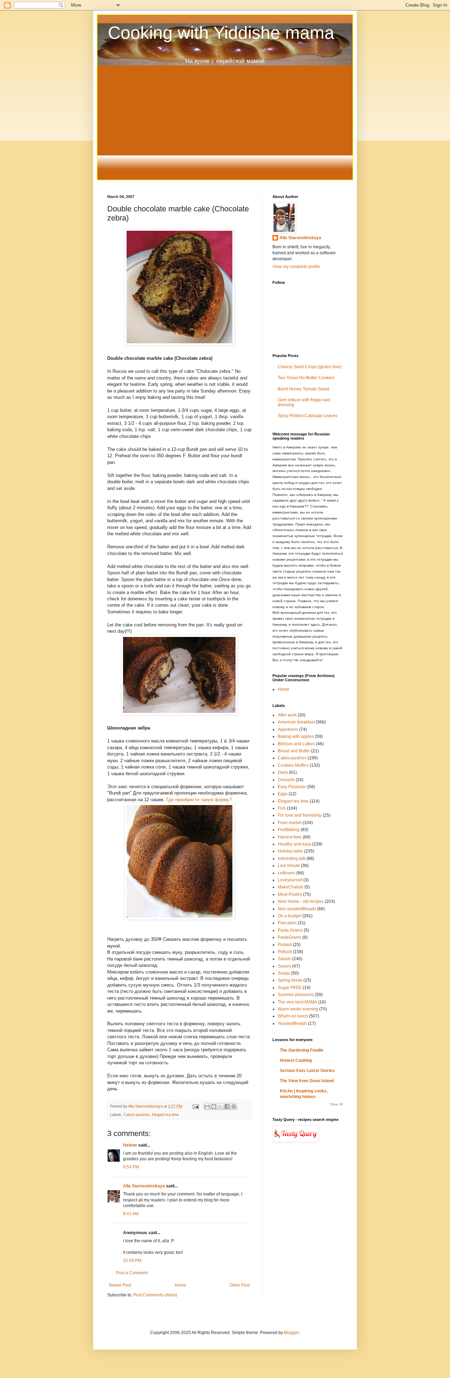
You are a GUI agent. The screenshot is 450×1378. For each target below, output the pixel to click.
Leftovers (286, 872)
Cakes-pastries (136, 1114)
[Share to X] (220, 1106)
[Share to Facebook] (227, 1106)
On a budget (289, 915)
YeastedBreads (292, 1023)
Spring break (290, 980)
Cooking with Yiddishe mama (221, 33)
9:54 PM (131, 1167)
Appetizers (288, 729)
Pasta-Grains (290, 930)
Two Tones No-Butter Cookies (306, 377)
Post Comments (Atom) (155, 1295)
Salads (284, 958)
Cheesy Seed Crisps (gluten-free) (310, 366)
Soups (284, 973)
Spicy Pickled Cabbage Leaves (308, 415)
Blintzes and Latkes (296, 743)
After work (287, 715)
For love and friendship (300, 815)
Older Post (240, 1285)
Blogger (291, 1332)
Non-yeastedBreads (297, 908)
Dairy (283, 772)
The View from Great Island (307, 1080)
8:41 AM (131, 1213)
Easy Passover (292, 786)
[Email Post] (195, 1106)
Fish (282, 808)
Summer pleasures (296, 994)
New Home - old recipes (301, 901)
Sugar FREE (290, 987)
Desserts (286, 779)
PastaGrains (289, 937)
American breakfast (296, 722)
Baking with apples (296, 736)
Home (180, 1285)
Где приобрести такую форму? (199, 799)
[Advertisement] (225, 127)
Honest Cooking (296, 1060)
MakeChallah (290, 887)
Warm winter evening (298, 1009)
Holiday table (290, 851)
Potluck (285, 951)
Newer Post (120, 1285)
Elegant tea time (165, 1114)
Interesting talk (292, 858)
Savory (284, 966)
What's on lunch (293, 1016)
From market (290, 822)
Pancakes (287, 922)
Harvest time (290, 837)
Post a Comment (132, 1272)
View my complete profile (296, 266)
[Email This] (207, 1106)
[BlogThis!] (213, 1106)
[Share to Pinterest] (233, 1106)
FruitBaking (289, 829)
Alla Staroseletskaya (146, 1106)
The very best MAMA (297, 1002)
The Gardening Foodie (301, 1050)
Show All (336, 1104)
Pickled (285, 944)
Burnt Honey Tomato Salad (303, 389)
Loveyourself (290, 880)
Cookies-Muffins (293, 765)
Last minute (289, 865)
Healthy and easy (294, 844)
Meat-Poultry (290, 894)
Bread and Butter (294, 750)
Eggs (283, 793)
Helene (130, 1145)
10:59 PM (132, 1260)
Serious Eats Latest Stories (307, 1070)
